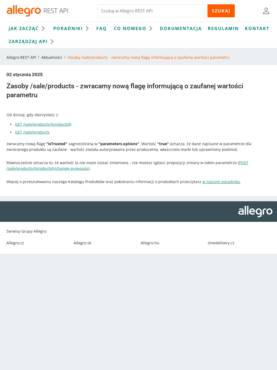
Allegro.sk (82, 242)
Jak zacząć (24, 28)
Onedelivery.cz (221, 242)
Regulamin (223, 28)
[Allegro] (23, 11)
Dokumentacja (181, 28)
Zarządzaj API (28, 41)
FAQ (101, 28)
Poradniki (68, 28)
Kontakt (257, 28)
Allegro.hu (150, 242)
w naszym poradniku (221, 181)
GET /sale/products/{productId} (43, 124)
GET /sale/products (32, 132)
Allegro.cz (15, 242)
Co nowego (130, 28)
